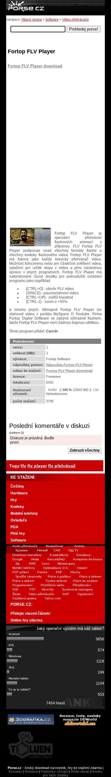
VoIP (65, 594)
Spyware (21, 550)
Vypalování (85, 594)
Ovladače (18, 520)
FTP (32, 589)
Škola (16, 594)
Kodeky (17, 507)
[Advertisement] (46, 106)
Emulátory (83, 555)
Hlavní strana (32, 19)
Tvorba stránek (56, 580)
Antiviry (79, 546)
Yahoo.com (53, 598)
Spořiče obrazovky (28, 576)
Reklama (31, 771)
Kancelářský (56, 559)
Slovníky (48, 589)
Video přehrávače (75, 19)
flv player (37, 465)
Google (17, 559)
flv (23, 465)
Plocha (75, 572)
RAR (32, 563)
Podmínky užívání (54, 771)
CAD (57, 550)
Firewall (42, 550)
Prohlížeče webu (52, 585)
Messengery (66, 563)
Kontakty (15, 771)
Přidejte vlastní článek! (30, 613)
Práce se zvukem (85, 580)
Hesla (35, 559)
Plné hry (17, 533)
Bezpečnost (54, 546)
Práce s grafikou (59, 576)
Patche (42, 572)
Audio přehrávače (25, 546)
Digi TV (73, 550)
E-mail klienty (59, 555)
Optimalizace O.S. (56, 568)
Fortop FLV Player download (35, 66)
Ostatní (82, 568)
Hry (13, 500)
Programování (22, 585)
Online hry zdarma (26, 620)
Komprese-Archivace (87, 559)
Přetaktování (82, 585)
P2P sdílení (20, 572)
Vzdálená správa (24, 598)
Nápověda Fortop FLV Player (69, 365)
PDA (14, 527)
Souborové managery (77, 589)
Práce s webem (23, 580)
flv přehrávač (62, 465)
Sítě (15, 589)
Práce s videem (90, 576)
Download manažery (26, 555)
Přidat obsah (80, 771)
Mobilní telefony (24, 513)
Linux (45, 563)
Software (52, 19)
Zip (17, 563)
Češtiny (17, 486)
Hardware (19, 493)
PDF (59, 572)
